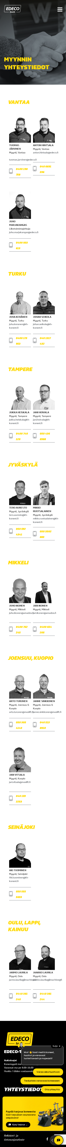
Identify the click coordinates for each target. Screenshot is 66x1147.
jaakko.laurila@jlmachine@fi (47, 979)
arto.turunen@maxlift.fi (21, 711)
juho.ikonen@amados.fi (21, 612)
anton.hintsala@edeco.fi (45, 152)
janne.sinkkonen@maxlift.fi (47, 711)
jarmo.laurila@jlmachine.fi (22, 979)
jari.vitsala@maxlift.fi (19, 782)
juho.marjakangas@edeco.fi (23, 232)
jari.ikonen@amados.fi (44, 612)
